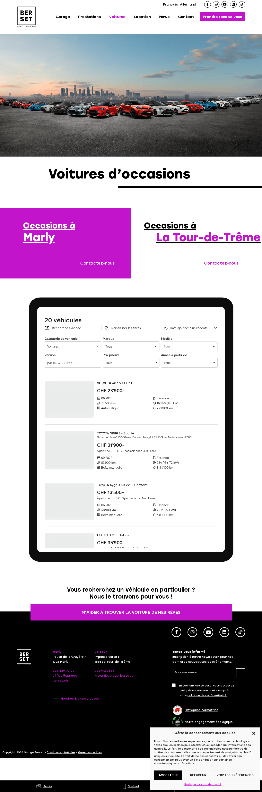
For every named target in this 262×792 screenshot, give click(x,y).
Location (142, 17)
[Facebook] (207, 4)
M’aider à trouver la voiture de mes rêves (131, 612)
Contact (186, 17)
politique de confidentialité (207, 695)
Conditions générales (61, 752)
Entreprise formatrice (201, 710)
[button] (254, 733)
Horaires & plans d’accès (80, 698)
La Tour (101, 652)
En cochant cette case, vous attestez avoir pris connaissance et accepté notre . (206, 690)
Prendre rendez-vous (222, 17)
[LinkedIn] (233, 4)
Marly (57, 652)
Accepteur (168, 775)
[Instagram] (216, 4)
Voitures (117, 17)
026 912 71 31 (104, 671)
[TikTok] (242, 4)
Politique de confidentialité (202, 784)
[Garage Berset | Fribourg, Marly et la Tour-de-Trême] (26, 17)
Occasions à (49, 232)
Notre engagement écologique (209, 722)
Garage (63, 17)
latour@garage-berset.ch (115, 675)
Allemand (188, 4)
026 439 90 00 (64, 671)
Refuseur (198, 775)
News (164, 17)
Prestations (89, 17)
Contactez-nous (97, 263)
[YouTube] (224, 4)
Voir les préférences (235, 775)
